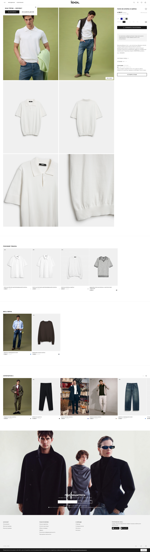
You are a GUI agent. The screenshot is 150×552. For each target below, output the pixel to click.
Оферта (41, 530)
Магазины (78, 528)
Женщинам (11, 2)
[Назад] (143, 376)
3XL (137, 21)
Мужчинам (20, 2)
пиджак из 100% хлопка (10, 417)
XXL (134, 21)
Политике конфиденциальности (95, 507)
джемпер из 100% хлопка (38, 352)
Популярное (6, 524)
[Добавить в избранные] (30, 315)
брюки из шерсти (37, 417)
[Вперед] (146, 376)
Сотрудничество (80, 526)
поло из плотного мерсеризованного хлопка (44, 287)
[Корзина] (145, 2)
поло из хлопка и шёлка (67, 287)
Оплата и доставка (44, 526)
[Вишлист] (141, 2)
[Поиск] (134, 2)
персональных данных (67, 507)
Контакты (78, 530)
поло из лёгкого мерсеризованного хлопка (15, 287)
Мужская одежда (7, 528)
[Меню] (4, 2)
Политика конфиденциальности (47, 532)
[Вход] (137, 2)
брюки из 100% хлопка (67, 417)
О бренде (78, 524)
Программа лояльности (45, 534)
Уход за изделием (43, 524)
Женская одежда (7, 526)
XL (130, 21)
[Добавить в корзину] (30, 349)
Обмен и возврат (43, 528)
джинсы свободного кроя (11, 352)
